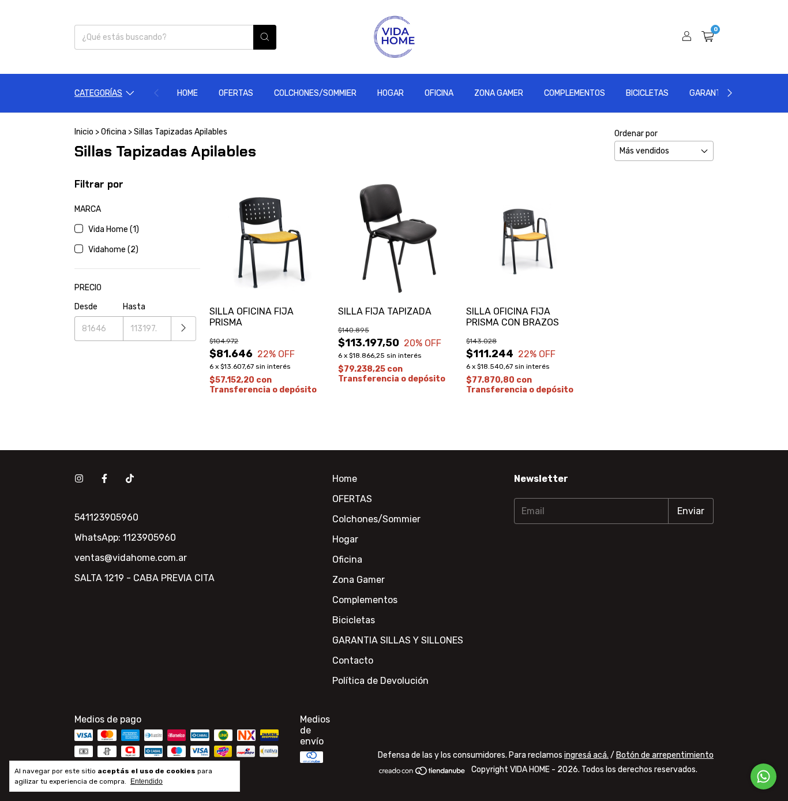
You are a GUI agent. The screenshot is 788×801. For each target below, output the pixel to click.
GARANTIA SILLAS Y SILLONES (397, 640)
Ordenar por (636, 134)
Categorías (98, 93)
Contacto (352, 660)
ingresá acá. (586, 755)
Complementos (574, 93)
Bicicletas (647, 93)
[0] (707, 37)
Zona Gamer (498, 93)
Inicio (83, 132)
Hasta (134, 307)
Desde (85, 307)
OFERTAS (236, 93)
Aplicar (183, 328)
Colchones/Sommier (315, 93)
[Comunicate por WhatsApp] (763, 776)
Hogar (390, 93)
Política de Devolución (380, 680)
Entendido (146, 781)
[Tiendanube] (422, 773)
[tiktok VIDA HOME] (129, 478)
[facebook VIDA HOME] (104, 478)
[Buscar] (264, 37)
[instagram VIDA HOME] (79, 478)
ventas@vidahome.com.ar (130, 557)
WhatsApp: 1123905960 (125, 537)
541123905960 (106, 517)
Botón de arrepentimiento (665, 755)
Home (187, 93)
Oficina (439, 93)
